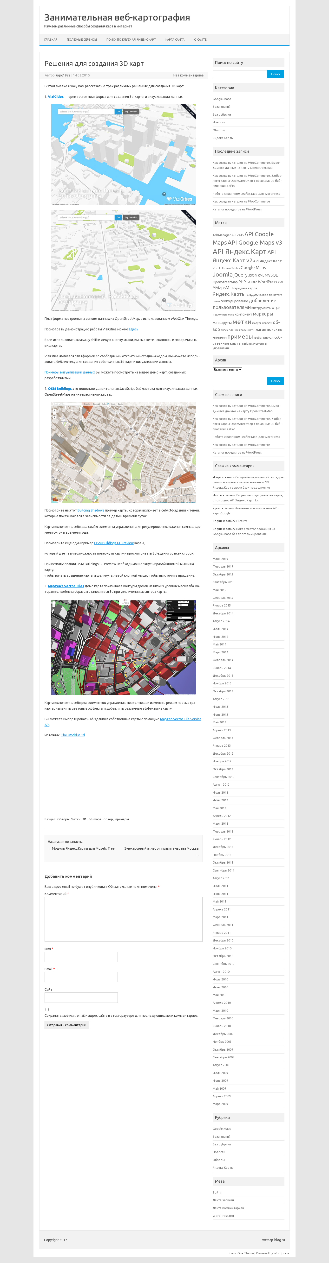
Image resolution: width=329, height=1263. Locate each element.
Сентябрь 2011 (223, 870)
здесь (133, 329)
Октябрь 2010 (223, 956)
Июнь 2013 (220, 714)
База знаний (221, 106)
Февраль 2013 (223, 737)
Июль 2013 (220, 706)
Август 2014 (221, 621)
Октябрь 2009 (223, 1049)
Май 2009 (219, 1088)
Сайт (48, 989)
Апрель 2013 (222, 730)
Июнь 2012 (220, 800)
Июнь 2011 (220, 893)
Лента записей (223, 1200)
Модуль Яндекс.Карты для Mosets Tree (81, 848)
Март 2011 (220, 917)
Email (50, 969)
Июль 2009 (220, 1072)
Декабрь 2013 (223, 675)
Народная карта (244, 288)
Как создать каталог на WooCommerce (241, 201)
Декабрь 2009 (223, 1034)
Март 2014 (220, 652)
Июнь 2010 (220, 987)
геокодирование (234, 301)
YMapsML (222, 287)
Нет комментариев (188, 75)
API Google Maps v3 (255, 242)
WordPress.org (223, 1215)
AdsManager (222, 235)
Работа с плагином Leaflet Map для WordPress (246, 193)
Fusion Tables (231, 268)
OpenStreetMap (225, 282)
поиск (272, 329)
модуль (256, 323)
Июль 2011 (220, 885)
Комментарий (57, 894)
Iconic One (236, 1253)
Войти (217, 1192)
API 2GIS (237, 235)
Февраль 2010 (223, 1018)
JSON (252, 275)
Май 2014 (219, 644)
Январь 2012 (222, 839)
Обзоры (63, 819)
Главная (50, 39)
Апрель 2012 (222, 815)
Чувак (217, 508)
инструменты (261, 307)
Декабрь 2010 (223, 940)
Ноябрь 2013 (222, 683)
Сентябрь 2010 (223, 963)
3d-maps (95, 819)
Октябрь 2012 (223, 769)
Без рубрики (222, 114)
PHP (242, 281)
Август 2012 (221, 784)
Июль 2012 (220, 792)
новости (267, 323)
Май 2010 (219, 995)
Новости (219, 122)
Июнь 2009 (220, 1080)
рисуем (268, 337)
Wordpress (281, 1253)
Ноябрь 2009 (222, 1041)
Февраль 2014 (223, 660)
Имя (49, 949)
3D (84, 819)
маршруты (222, 323)
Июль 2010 (220, 979)
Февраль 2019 (223, 566)
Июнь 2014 (220, 636)
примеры (122, 819)
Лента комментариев (228, 1208)
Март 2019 (220, 558)
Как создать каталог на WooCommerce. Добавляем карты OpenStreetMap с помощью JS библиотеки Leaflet (248, 181)
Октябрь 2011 (223, 862)
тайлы (246, 343)
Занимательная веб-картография (117, 17)
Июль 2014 (220, 629)
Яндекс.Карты (229, 294)
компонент (243, 314)
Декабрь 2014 (223, 613)
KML (261, 275)
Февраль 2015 (223, 597)
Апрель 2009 (222, 1096)
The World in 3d (73, 735)
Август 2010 (221, 971)
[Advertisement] (124, 776)
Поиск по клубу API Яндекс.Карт (131, 39)
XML (280, 282)
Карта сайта (174, 39)
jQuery (240, 275)
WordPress (267, 282)
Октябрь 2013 (223, 691)
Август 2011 (221, 878)
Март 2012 (220, 823)
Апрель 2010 (222, 1002)
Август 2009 (221, 1065)
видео (252, 294)
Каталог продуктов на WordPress (237, 209)
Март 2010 (220, 1010)
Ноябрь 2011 (222, 854)
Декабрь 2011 (223, 846)
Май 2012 (219, 808)
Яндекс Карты (223, 137)
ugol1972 (63, 75)
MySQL (271, 275)
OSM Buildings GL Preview (114, 543)
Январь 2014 (222, 667)
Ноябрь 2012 (222, 761)
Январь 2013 (222, 745)
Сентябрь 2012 (223, 776)
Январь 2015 (222, 605)
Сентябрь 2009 (223, 1057)
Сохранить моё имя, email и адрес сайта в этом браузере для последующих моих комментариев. (121, 1015)
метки (241, 321)
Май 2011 (219, 901)
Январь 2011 (222, 932)
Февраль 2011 (223, 924)
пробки (258, 337)
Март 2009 (220, 1103)
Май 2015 (219, 590)
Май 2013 (219, 722)
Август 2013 (221, 699)
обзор (108, 819)
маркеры (263, 313)
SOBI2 (252, 282)
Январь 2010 (222, 1026)
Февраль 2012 (223, 831)
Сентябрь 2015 (223, 582)
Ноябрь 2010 (222, 948)
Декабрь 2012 (223, 753)
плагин (259, 329)
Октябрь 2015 (223, 574)
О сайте (200, 39)
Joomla (223, 274)
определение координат (237, 329)
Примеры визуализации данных (70, 372)
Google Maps (222, 99)
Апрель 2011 (222, 909)
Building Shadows (91, 510)
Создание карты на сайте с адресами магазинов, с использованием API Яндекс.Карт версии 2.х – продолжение (248, 482)
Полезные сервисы (82, 39)
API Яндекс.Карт (240, 252)
